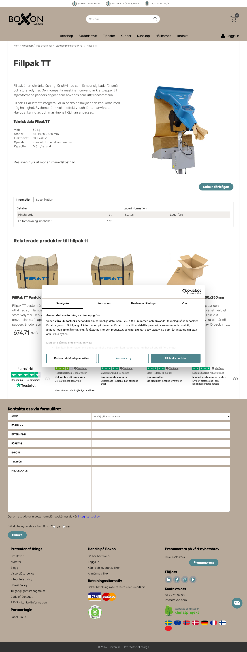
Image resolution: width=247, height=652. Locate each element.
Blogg (14, 567)
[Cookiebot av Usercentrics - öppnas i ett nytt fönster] (185, 291)
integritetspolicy (89, 516)
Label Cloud (18, 617)
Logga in (93, 562)
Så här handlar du (99, 556)
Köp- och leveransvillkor (104, 567)
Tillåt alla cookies (175, 358)
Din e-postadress (175, 557)
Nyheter (16, 562)
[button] (233, 19)
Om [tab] (184, 303)
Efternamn (18, 434)
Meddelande (19, 470)
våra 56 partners (66, 320)
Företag (16, 443)
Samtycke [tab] (62, 303)
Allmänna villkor (98, 573)
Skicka (17, 535)
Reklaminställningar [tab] (144, 303)
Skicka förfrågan (216, 187)
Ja (58, 526)
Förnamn (17, 425)
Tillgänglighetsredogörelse (28, 591)
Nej (68, 526)
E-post (15, 452)
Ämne (14, 416)
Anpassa (121, 358)
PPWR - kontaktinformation (29, 602)
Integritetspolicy (21, 579)
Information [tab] (103, 303)
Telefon (16, 461)
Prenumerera (203, 563)
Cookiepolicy (19, 585)
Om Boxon (17, 556)
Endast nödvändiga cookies (71, 358)
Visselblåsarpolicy (23, 573)
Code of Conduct (22, 596)
